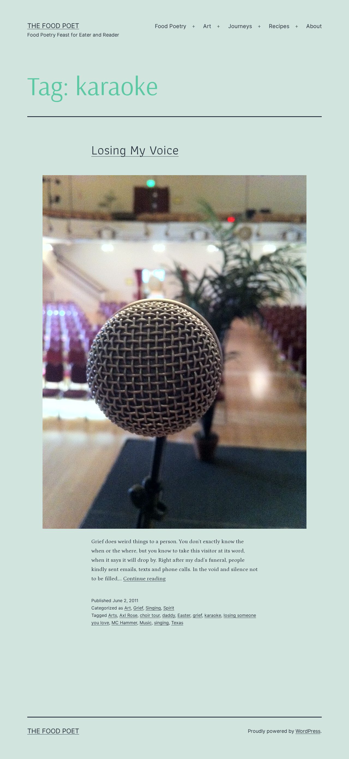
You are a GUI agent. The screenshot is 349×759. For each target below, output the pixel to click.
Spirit (168, 608)
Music (146, 622)
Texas (177, 622)
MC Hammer (124, 622)
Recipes (279, 26)
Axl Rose (128, 615)
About (314, 26)
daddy (168, 615)
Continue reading (144, 579)
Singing (153, 608)
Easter (183, 615)
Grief (138, 608)
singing (161, 622)
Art (207, 26)
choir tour (150, 615)
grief (197, 615)
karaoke (212, 615)
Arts (112, 615)
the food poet (53, 26)
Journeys (240, 26)
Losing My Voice (135, 149)
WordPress (308, 731)
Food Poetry (170, 26)
